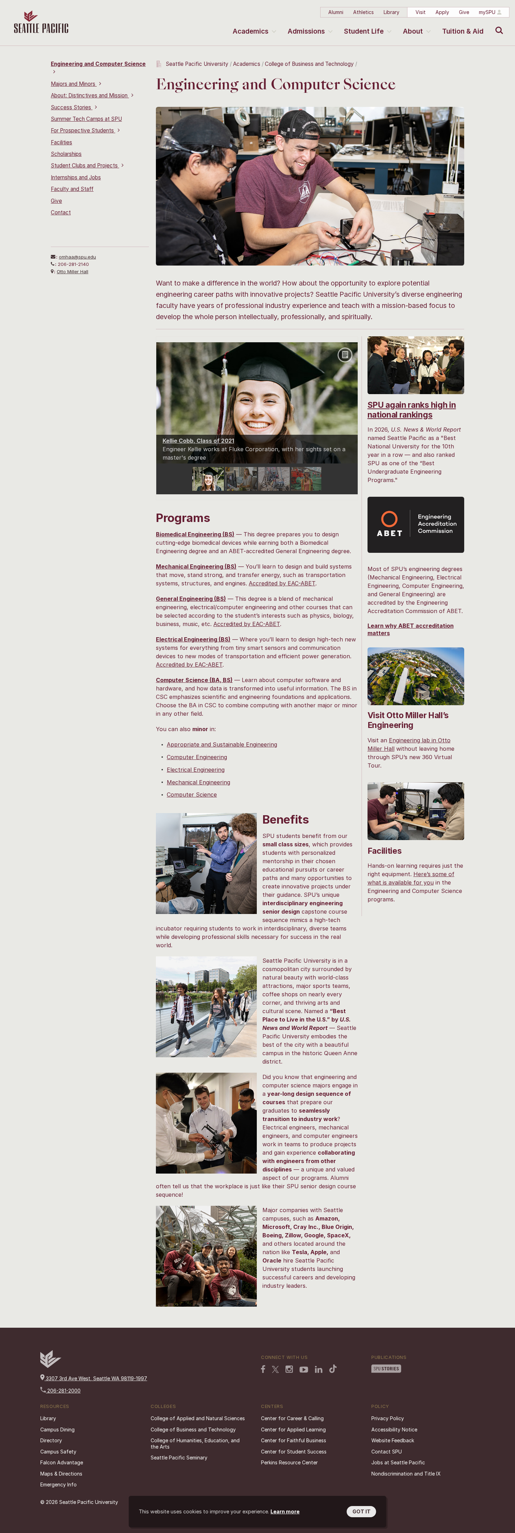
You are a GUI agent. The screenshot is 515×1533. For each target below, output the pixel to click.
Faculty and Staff (72, 189)
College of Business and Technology (310, 64)
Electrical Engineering (196, 769)
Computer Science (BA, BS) (194, 679)
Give (464, 12)
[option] (208, 479)
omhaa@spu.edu (77, 257)
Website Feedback (392, 1440)
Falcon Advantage (61, 1462)
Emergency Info (58, 1484)
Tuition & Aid (462, 31)
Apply (442, 12)
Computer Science (192, 794)
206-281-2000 (63, 1391)
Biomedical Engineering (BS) (195, 534)
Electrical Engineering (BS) (193, 639)
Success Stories (71, 107)
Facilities (61, 142)
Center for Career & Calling (292, 1418)
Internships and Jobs (76, 177)
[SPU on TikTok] (333, 1369)
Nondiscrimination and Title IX (406, 1474)
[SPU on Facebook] (263, 1369)
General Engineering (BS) (191, 598)
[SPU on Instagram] (289, 1370)
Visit (421, 12)
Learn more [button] (285, 1511)
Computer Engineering (197, 757)
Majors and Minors (74, 84)
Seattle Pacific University (197, 64)
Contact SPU (386, 1452)
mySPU (487, 12)
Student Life (364, 31)
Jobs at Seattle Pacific (398, 1462)
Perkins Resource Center (289, 1462)
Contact (61, 212)
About (413, 31)
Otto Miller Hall (72, 271)
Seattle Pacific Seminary (179, 1457)
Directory (51, 1440)
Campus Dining (57, 1429)
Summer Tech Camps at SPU (86, 119)
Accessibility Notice (394, 1429)
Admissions (306, 31)
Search (498, 25)
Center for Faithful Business (293, 1440)
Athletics (363, 12)
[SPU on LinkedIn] (319, 1370)
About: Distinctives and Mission (90, 95)
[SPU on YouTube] (304, 1370)
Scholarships (66, 154)
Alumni (335, 12)
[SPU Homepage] (50, 1366)
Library (391, 12)
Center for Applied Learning (293, 1429)
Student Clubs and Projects (85, 165)
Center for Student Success (294, 1452)
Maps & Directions (61, 1474)
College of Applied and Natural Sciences (198, 1418)
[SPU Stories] (386, 1369)
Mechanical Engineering (198, 782)
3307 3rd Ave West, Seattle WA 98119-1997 (95, 1378)
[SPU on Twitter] (275, 1370)
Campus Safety (58, 1452)
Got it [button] (361, 1511)
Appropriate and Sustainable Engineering (222, 744)
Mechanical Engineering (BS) (196, 566)
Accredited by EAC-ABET (282, 583)
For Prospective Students (83, 130)
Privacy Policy (387, 1418)
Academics (250, 31)
